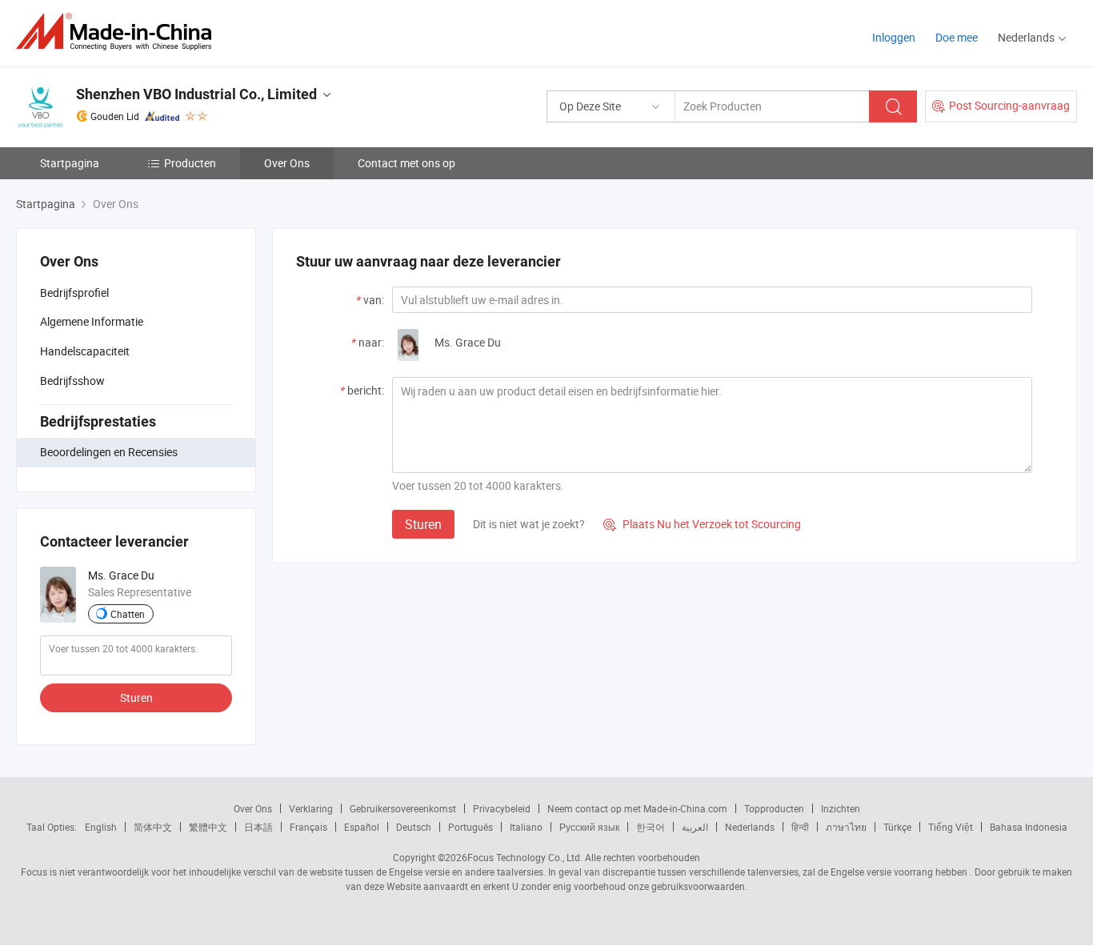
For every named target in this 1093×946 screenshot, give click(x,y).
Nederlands (750, 826)
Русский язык (589, 826)
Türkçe (897, 826)
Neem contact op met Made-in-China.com (637, 808)
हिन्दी (800, 826)
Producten (190, 162)
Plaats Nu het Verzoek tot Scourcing (702, 523)
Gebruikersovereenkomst (403, 808)
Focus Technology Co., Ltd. (525, 857)
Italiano (526, 826)
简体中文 (153, 826)
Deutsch (413, 826)
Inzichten (840, 808)
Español (361, 826)
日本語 (258, 826)
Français (308, 826)
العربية (695, 826)
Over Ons (287, 162)
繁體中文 (208, 826)
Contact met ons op (406, 162)
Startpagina (69, 162)
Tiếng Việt (950, 826)
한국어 (650, 826)
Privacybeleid (501, 808)
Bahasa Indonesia (1028, 826)
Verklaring (311, 808)
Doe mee (956, 37)
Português (470, 826)
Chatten (127, 613)
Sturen (136, 697)
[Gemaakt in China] (119, 31)
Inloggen (893, 37)
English (101, 826)
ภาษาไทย (846, 826)
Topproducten (774, 808)
